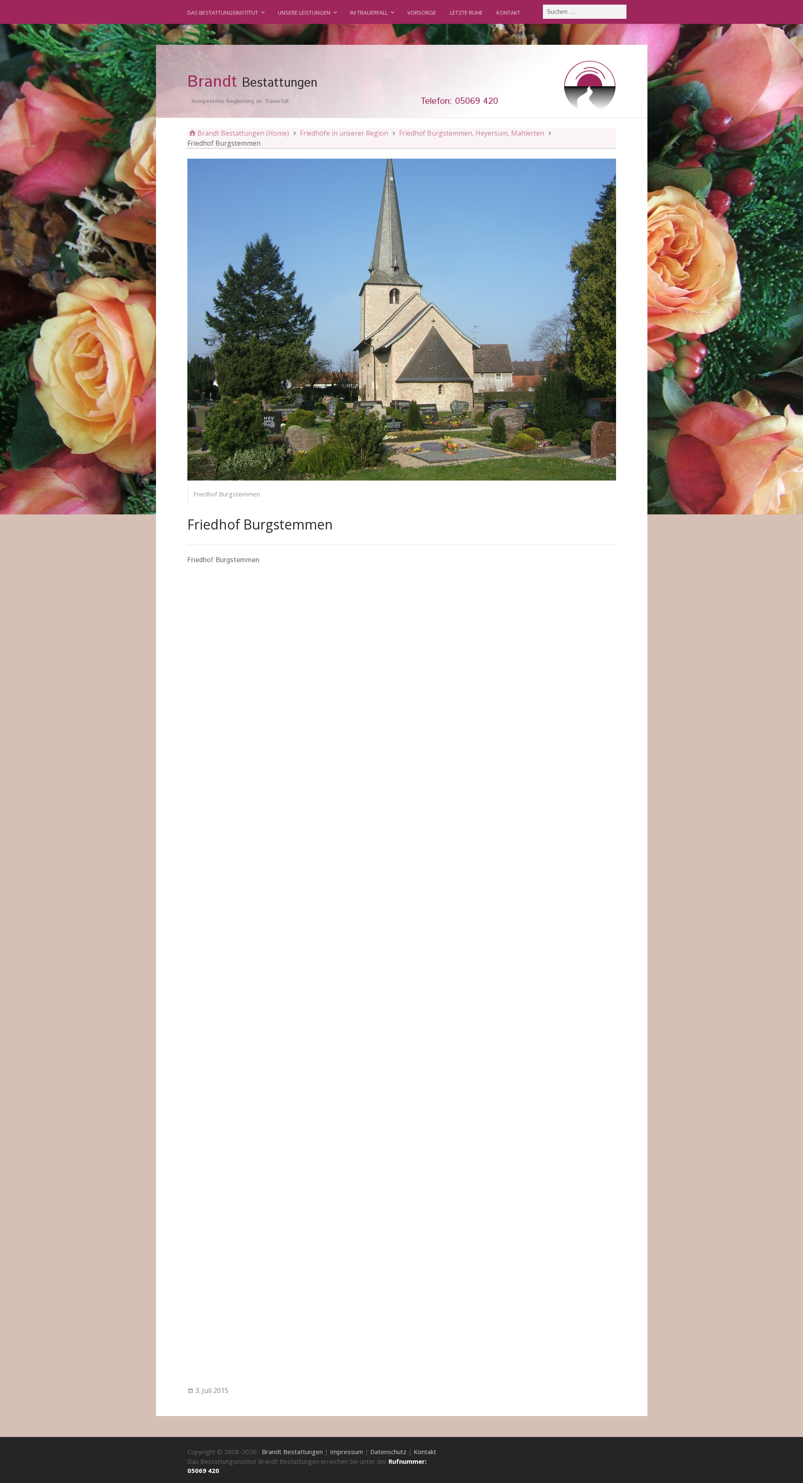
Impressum (346, 1451)
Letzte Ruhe (466, 12)
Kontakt (508, 12)
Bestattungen (252, 82)
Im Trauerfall (369, 12)
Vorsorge (421, 12)
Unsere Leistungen (304, 12)
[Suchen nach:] (585, 11)
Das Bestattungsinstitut (222, 12)
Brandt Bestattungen (292, 1451)
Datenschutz (388, 1451)
